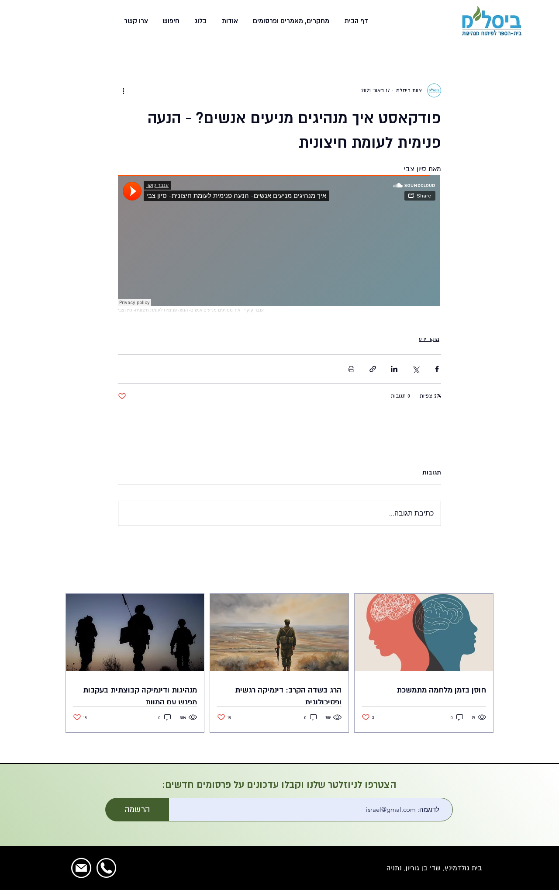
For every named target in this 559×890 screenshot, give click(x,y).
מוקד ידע (429, 339)
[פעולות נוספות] (123, 90)
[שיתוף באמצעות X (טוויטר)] (415, 369)
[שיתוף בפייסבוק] (437, 369)
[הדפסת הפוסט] (351, 369)
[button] (290, 21)
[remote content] (279, 243)
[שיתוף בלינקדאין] (394, 369)
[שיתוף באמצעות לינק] (373, 369)
